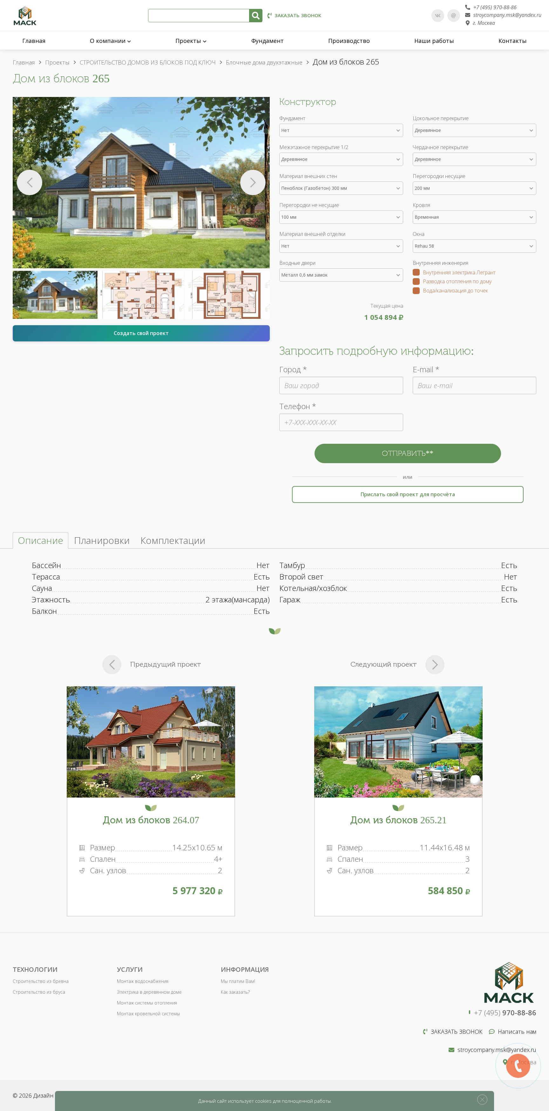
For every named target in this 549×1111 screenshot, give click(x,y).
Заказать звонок (297, 15)
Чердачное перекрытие (440, 147)
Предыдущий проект (165, 664)
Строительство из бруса (39, 992)
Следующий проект (383, 664)
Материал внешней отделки (312, 233)
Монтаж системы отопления (147, 1003)
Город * (293, 369)
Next (253, 182)
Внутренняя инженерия (440, 262)
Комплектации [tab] (172, 540)
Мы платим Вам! (238, 981)
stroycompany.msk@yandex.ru (507, 14)
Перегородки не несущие (309, 205)
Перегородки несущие (439, 176)
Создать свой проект (141, 333)
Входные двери (297, 262)
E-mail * (426, 369)
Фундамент (267, 41)
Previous (29, 182)
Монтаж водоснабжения (142, 981)
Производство (349, 41)
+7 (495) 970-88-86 (495, 7)
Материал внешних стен (308, 176)
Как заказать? (235, 992)
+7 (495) (505, 1012)
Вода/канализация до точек (455, 291)
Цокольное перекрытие (441, 118)
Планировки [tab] (102, 540)
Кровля (421, 205)
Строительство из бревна (41, 981)
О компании (107, 41)
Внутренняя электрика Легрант (459, 273)
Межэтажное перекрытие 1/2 (313, 147)
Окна (418, 233)
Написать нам (517, 1031)
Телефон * (297, 406)
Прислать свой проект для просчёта (408, 494)
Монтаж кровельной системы (148, 1014)
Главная (33, 41)
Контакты (512, 41)
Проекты (188, 41)
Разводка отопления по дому (457, 282)
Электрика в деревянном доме (149, 992)
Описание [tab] (40, 540)
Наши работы (434, 41)
